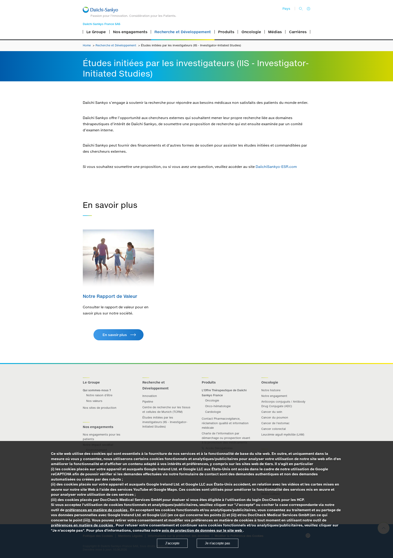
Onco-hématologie (218, 406)
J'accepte (172, 543)
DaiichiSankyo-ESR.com (277, 166)
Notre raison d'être (99, 395)
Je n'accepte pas (217, 543)
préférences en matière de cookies (96, 510)
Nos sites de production (99, 407)
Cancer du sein (271, 412)
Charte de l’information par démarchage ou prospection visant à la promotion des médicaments (226, 438)
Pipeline (147, 401)
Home (87, 45)
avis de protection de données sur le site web (202, 530)
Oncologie (212, 400)
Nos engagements (130, 32)
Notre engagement (274, 396)
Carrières (298, 32)
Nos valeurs (94, 401)
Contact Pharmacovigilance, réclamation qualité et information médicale (225, 423)
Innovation (149, 396)
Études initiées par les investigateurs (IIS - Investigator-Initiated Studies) (164, 422)
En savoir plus (115, 335)
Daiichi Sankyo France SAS (101, 24)
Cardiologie (213, 412)
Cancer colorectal (273, 429)
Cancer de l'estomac (275, 423)
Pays (286, 8)
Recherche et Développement (116, 45)
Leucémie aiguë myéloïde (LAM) (282, 434)
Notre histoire (270, 390)
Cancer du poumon (274, 417)
